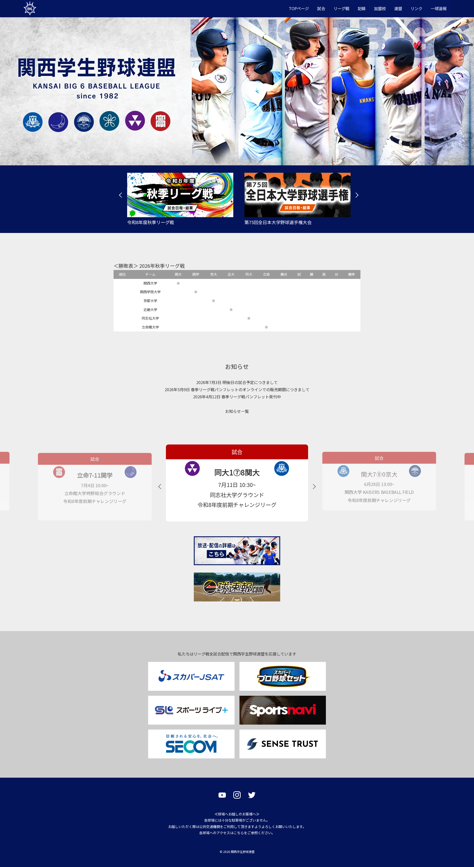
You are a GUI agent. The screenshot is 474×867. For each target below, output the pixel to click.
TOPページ (299, 8)
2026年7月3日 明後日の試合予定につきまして (237, 382)
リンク (416, 8)
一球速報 (439, 8)
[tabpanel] (178, 199)
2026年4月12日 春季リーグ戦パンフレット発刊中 (237, 397)
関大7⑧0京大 (237, 472)
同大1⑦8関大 (95, 474)
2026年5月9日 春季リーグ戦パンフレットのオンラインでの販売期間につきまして (237, 389)
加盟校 (380, 8)
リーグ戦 (341, 8)
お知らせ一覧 (237, 411)
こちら (239, 832)
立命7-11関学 (379, 475)
